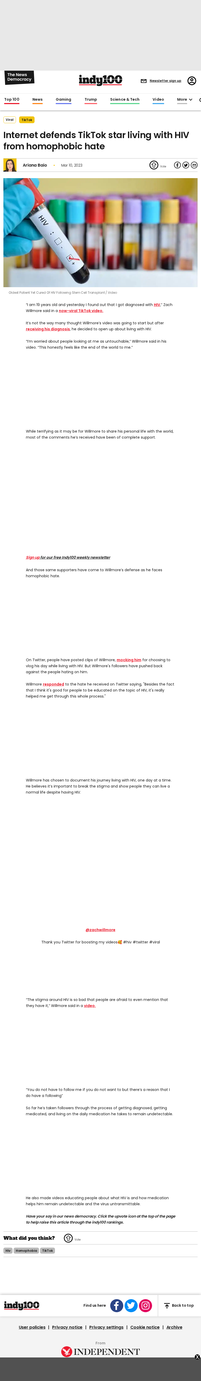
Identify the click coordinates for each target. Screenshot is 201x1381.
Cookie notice (145, 1327)
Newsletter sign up (165, 80)
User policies (32, 1327)
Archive (174, 1327)
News (37, 99)
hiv (7, 1250)
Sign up (33, 557)
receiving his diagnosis (48, 329)
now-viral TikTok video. (81, 310)
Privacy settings (106, 1327)
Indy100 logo (100, 80)
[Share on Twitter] (185, 165)
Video (158, 99)
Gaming (63, 99)
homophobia (26, 1250)
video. (90, 1005)
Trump (91, 99)
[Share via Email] (194, 165)
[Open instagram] (145, 1305)
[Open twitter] (131, 1305)
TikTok (26, 120)
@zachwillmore (100, 929)
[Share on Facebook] (177, 165)
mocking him (129, 660)
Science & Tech (124, 99)
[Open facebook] (116, 1305)
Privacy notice (67, 1327)
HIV (157, 304)
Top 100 (11, 99)
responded (53, 684)
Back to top (183, 1305)
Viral (10, 119)
